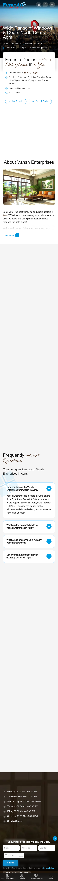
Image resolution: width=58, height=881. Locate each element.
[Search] (45, 4)
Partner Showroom (33, 44)
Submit (10, 863)
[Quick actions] (38, 4)
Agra (24, 48)
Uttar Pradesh (12, 48)
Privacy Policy (48, 868)
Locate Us (16, 44)
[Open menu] (52, 4)
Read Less (8, 235)
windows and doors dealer (19, 510)
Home (5, 44)
